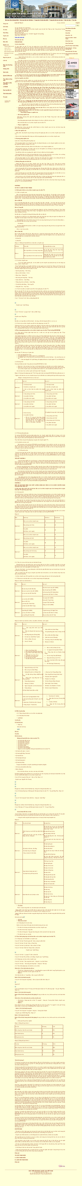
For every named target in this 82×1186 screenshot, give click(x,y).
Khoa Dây (68, 33)
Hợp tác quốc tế (7, 57)
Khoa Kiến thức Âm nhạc (71, 51)
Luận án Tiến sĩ (7, 48)
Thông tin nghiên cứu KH (9, 46)
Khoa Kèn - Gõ (69, 35)
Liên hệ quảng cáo (72, 120)
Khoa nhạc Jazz (69, 41)
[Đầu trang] (62, 1166)
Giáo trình (6, 55)
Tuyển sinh (6, 35)
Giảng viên (6, 68)
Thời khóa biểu (7, 93)
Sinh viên (5, 72)
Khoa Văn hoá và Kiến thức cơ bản (72, 54)
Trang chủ (5, 23)
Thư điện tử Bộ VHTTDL (7, 83)
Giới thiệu (5, 26)
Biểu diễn (5, 41)
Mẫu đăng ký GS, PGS (8, 53)
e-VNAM (5, 86)
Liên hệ (5, 60)
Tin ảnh (5, 97)
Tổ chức (5, 29)
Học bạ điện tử (7, 90)
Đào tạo (5, 38)
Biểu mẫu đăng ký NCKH (9, 51)
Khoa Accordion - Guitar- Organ (71, 38)
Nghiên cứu (6, 44)
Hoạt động (5, 32)
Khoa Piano (68, 30)
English (78, 22)
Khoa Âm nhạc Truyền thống (72, 45)
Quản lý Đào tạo (7, 75)
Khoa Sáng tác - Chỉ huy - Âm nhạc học (71, 48)
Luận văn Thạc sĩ (7, 49)
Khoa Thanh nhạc (69, 43)
